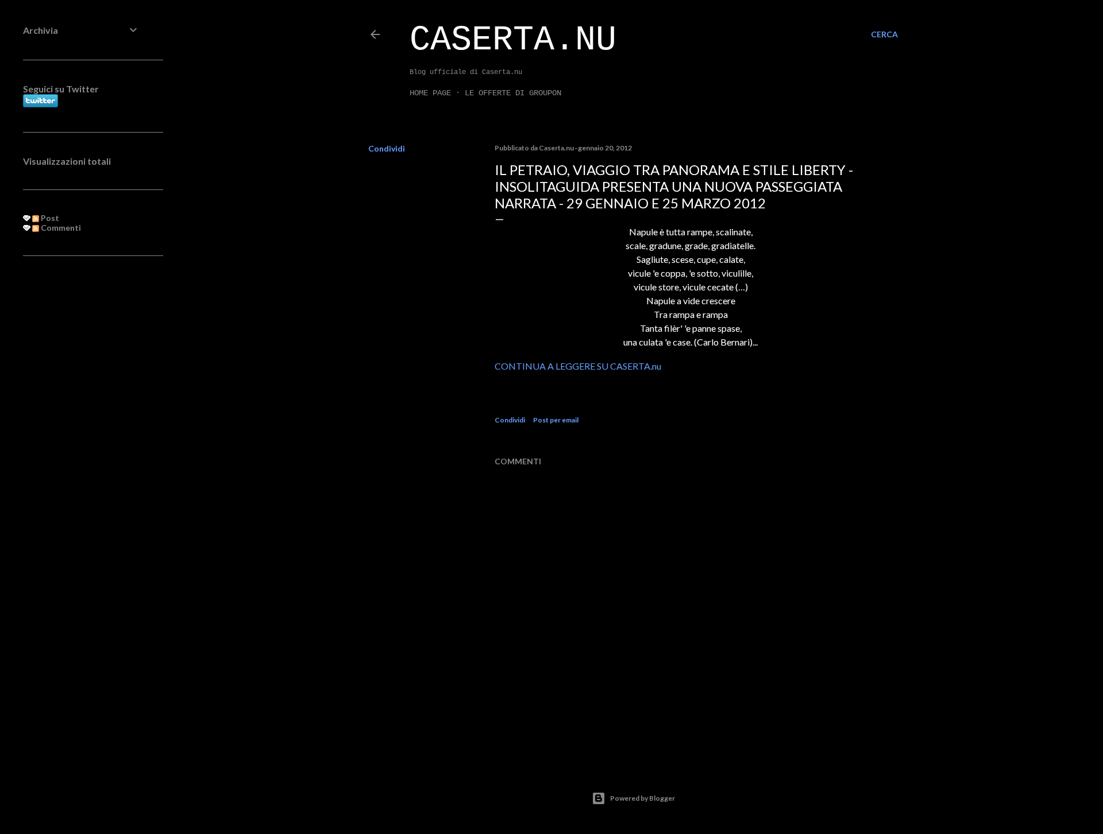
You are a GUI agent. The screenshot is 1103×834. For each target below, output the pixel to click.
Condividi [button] (386, 148)
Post (49, 218)
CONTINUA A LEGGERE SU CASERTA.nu (578, 365)
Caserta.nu (513, 40)
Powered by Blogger (642, 798)
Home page (430, 93)
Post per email (556, 420)
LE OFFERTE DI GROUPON (513, 93)
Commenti (60, 227)
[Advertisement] (81, 451)
